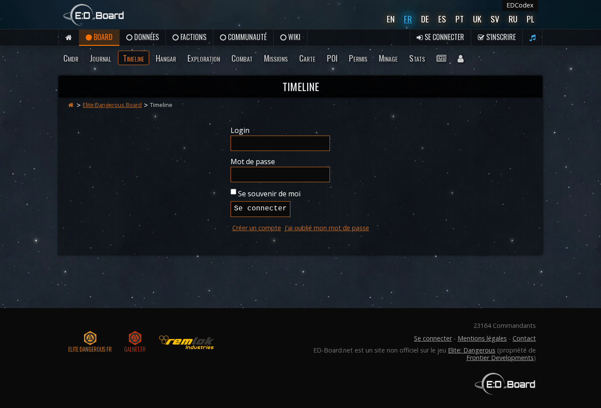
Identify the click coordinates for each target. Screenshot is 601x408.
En (391, 18)
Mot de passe (253, 161)
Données (145, 37)
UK (477, 18)
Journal (100, 57)
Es (442, 18)
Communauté (246, 37)
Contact (524, 338)
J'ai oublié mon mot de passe (327, 228)
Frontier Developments (500, 357)
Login (240, 130)
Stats (417, 57)
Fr (408, 18)
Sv (495, 18)
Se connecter (443, 37)
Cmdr (70, 57)
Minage (388, 57)
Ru (513, 18)
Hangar (166, 57)
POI (332, 57)
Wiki (293, 37)
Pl (531, 18)
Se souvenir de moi (269, 193)
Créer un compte (256, 228)
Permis (358, 57)
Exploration (203, 57)
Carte (307, 57)
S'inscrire (500, 37)
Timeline (133, 57)
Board (102, 37)
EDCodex (520, 5)
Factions (192, 37)
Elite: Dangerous (471, 350)
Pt (459, 18)
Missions (276, 57)
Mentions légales (482, 338)
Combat (242, 57)
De (425, 18)
